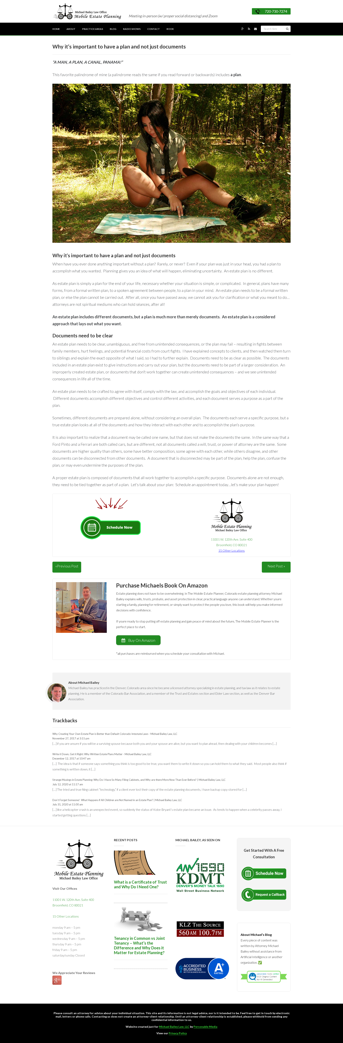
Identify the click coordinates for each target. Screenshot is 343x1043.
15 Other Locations (65, 916)
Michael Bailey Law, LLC (174, 1026)
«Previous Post (66, 566)
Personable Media (205, 1026)
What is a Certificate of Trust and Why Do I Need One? (140, 884)
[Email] (255, 29)
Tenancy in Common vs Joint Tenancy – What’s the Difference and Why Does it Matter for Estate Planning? (139, 945)
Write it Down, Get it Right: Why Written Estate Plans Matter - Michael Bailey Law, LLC (101, 754)
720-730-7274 (276, 11)
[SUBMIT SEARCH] (287, 29)
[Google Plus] (242, 29)
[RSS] (249, 29)
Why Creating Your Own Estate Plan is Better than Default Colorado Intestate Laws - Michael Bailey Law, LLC (114, 733)
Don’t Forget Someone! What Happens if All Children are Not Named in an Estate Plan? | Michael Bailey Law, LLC (117, 800)
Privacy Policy (178, 1033)
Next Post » (276, 566)
